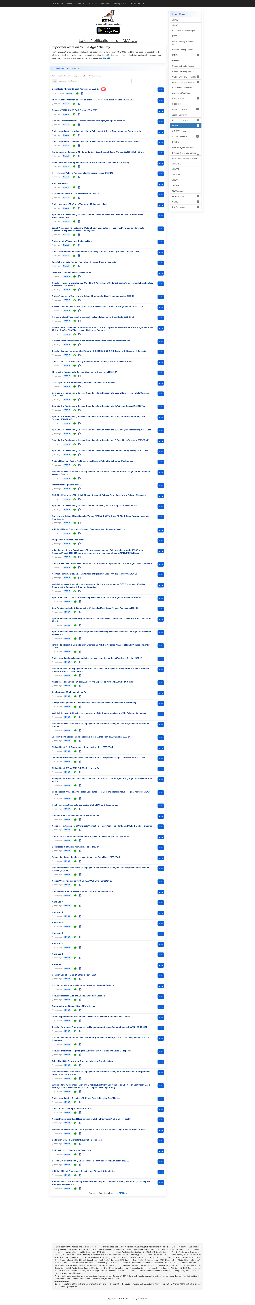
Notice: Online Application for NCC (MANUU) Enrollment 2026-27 (82, 881)
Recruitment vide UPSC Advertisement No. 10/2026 (75, 194)
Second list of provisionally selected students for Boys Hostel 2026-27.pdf (86, 857)
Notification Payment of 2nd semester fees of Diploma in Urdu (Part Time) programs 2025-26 (94, 574)
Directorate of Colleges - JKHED (185, 158)
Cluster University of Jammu (185, 76)
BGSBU (175, 60)
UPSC (174, 36)
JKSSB (175, 25)
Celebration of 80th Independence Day (69, 692)
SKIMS (185, 201)
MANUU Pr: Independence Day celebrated (71, 272)
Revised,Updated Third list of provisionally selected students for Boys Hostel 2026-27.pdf (93, 317)
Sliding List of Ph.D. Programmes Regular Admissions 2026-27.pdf (82, 747)
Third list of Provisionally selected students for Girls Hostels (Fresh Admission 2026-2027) (93, 100)
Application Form (60, 183)
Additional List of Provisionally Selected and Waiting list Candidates (83, 1171)
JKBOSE (175, 169)
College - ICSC (185, 98)
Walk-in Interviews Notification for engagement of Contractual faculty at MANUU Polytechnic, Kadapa (99, 713)
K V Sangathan (185, 207)
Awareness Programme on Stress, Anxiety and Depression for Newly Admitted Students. (93, 682)
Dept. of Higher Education (183, 147)
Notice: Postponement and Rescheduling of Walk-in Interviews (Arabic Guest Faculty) (91, 1119)
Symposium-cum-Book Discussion (68, 540)
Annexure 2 (57, 954)
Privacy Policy (120, 3)
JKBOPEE (176, 163)
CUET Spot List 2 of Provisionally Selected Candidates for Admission (84, 382)
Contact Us (92, 3)
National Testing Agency (182, 49)
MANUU (107, 58)
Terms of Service (137, 3)
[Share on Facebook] (82, 93)
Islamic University (185, 109)
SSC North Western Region (183, 30)
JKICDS (175, 185)
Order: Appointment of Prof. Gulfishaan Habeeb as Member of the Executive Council (91, 1016)
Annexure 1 (57, 964)
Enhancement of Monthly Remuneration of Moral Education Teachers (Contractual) (90, 162)
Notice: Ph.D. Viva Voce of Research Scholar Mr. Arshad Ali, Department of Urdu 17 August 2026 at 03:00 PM (102, 563)
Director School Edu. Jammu (185, 153)
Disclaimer (105, 3)
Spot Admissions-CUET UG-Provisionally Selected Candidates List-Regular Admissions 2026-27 (96, 597)
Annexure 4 (57, 933)
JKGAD (175, 180)
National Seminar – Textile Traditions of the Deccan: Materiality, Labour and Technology (92, 461)
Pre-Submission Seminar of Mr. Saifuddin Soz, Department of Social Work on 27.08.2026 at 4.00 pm (98, 152)
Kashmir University (185, 120)
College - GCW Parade (182, 93)
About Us (80, 3)
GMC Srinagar (185, 196)
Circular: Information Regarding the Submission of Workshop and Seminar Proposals (91, 1051)
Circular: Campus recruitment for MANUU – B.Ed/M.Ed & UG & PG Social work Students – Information (99, 351)
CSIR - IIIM (177, 104)
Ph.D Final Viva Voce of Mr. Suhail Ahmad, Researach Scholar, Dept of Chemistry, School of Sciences (99, 495)
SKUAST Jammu (179, 131)
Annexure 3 (57, 943)
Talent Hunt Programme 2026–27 (67, 485)
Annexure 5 (57, 922)
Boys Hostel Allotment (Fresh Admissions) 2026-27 (75, 89)
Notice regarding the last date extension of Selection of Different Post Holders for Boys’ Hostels (96, 131)
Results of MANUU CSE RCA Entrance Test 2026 (74, 110)
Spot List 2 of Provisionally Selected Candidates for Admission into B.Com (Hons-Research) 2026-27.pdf (100, 440)
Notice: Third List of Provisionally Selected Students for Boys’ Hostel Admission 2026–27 (93, 296)
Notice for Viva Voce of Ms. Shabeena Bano (72, 241)
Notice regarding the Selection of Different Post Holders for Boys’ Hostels (86, 1098)
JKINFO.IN (57, 3)
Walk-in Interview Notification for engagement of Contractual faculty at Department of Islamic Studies (99, 1129)
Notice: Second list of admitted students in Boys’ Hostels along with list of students (90, 836)
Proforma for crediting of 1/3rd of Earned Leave (74, 1006)
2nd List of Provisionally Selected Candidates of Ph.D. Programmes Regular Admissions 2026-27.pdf (98, 757)
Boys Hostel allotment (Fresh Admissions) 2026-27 (75, 847)
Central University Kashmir (183, 71)
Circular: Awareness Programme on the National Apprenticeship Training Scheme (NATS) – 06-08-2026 (99, 1027)
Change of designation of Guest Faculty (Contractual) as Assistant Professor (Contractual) (94, 702)
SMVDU (175, 142)
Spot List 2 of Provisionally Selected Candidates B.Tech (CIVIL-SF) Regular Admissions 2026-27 (96, 506)
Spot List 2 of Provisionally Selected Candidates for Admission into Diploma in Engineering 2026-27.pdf (100, 451)
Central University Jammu (183, 66)
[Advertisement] (108, 1218)
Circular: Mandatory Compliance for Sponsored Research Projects (83, 985)
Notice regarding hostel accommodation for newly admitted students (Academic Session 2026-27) (97, 251)
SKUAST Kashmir (185, 136)
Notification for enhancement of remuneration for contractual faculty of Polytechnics (91, 341)
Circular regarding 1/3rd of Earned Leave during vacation (78, 996)
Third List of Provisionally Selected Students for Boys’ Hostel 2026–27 (84, 372)
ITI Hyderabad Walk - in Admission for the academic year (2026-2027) (83, 173)
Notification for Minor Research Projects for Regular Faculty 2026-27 (83, 891)
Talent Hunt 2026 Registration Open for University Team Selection (82, 1061)
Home (69, 3)
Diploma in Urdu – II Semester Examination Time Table (77, 1140)
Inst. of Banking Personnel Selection (183, 42)
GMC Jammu (177, 191)
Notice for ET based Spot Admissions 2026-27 (73, 1108)
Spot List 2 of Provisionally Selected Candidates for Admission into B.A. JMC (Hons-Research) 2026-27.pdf (101, 430)
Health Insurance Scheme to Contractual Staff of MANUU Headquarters (85, 805)
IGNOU (185, 55)
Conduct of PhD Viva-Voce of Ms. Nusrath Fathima (75, 815)
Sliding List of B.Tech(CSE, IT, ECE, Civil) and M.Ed (75, 768)
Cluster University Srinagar (185, 82)
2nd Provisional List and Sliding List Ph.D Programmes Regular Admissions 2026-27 (91, 737)
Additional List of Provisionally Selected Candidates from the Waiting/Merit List (88, 529)
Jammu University (179, 114)
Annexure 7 (57, 902)
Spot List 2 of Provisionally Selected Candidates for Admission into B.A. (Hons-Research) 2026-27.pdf (99, 406)
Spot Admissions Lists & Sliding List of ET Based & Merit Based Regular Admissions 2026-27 (95, 608)
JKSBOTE (176, 174)
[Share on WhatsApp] (77, 93)
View (161, 90)
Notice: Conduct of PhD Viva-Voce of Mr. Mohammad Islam (79, 204)
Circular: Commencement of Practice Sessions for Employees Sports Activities (88, 121)
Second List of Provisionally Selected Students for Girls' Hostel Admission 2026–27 (90, 1161)
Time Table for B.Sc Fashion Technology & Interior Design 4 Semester (84, 262)
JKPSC (175, 19)
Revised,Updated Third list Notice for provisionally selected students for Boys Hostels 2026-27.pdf (97, 306)
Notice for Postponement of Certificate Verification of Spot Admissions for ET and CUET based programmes (102, 826)
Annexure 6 (57, 912)
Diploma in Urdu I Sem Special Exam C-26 (71, 1150)
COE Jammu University (182, 87)
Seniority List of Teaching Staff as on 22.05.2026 (74, 975)
